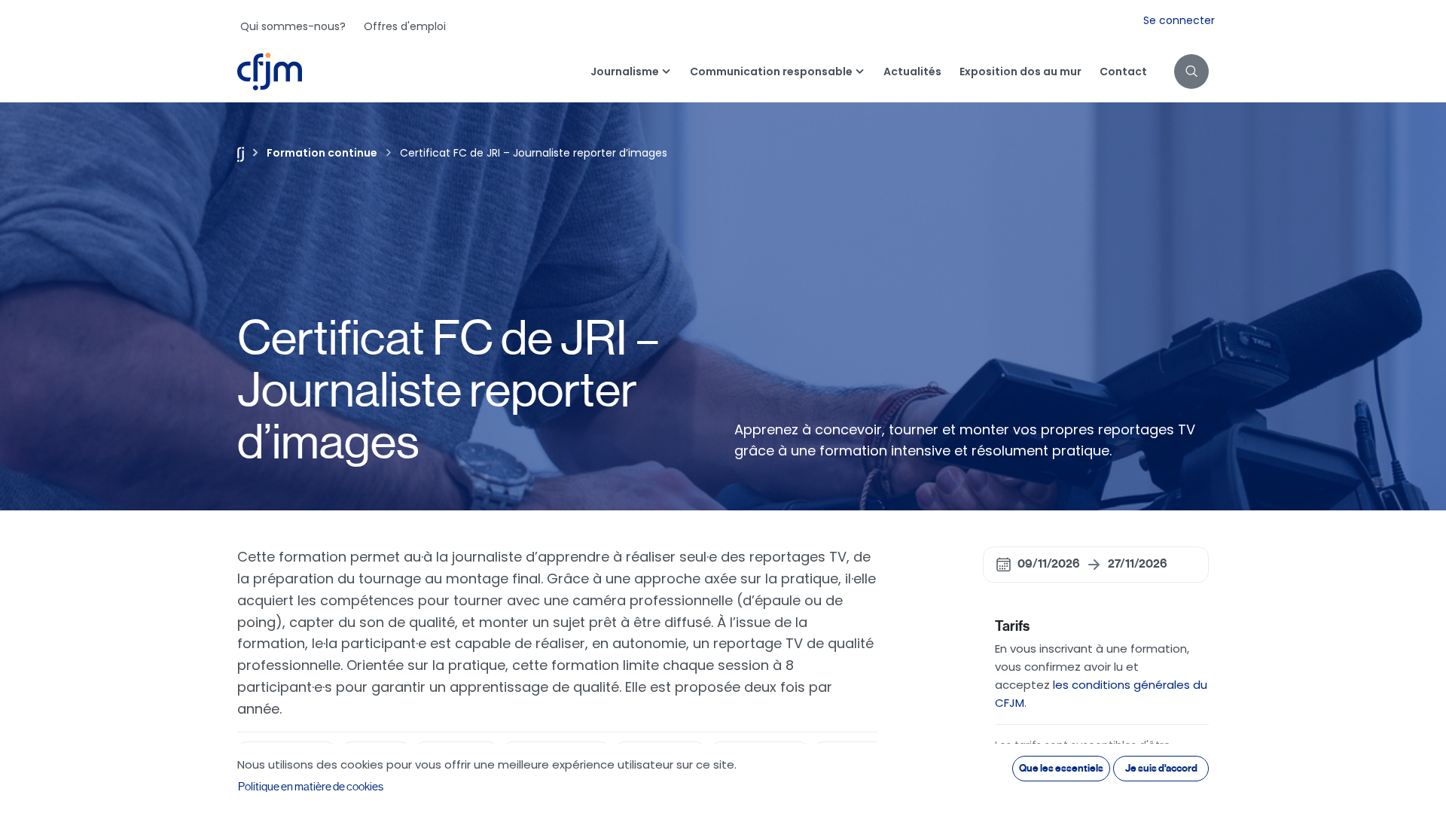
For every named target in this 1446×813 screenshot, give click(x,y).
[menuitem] (293, 26)
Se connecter (1179, 20)
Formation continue (322, 152)
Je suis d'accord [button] (1161, 768)
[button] (1191, 71)
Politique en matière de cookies (310, 786)
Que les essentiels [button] (1061, 768)
